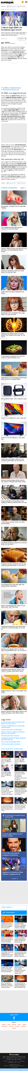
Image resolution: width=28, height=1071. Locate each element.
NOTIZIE (4, 1024)
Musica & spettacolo (10, 9)
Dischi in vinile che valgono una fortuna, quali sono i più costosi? (13, 732)
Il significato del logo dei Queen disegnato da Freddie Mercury (13, 738)
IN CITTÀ (11, 1026)
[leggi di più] (25, 43)
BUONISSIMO (14, 1059)
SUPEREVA (19, 1059)
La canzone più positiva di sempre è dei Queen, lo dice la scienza (12, 722)
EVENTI (14, 1028)
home (2, 9)
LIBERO (4, 1056)
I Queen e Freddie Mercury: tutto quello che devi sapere (13, 726)
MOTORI (14, 1024)
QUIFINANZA (8, 1059)
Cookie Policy (21, 1061)
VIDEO (19, 1024)
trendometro (10, 912)
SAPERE (24, 1024)
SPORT (8, 1024)
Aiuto (19, 1062)
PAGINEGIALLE (13, 1056)
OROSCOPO (4, 1026)
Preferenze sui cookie (12, 1062)
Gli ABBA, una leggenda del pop (12, 88)
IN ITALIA (17, 1026)
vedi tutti (14, 878)
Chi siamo (5, 1061)
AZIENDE (24, 1026)
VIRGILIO (8, 1056)
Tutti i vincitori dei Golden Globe (10, 742)
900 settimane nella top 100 (11, 89)
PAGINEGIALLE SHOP (21, 1056)
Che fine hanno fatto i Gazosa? (10, 736)
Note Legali (11, 1061)
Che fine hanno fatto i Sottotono (10, 744)
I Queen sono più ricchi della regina (11, 729)
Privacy (16, 1061)
